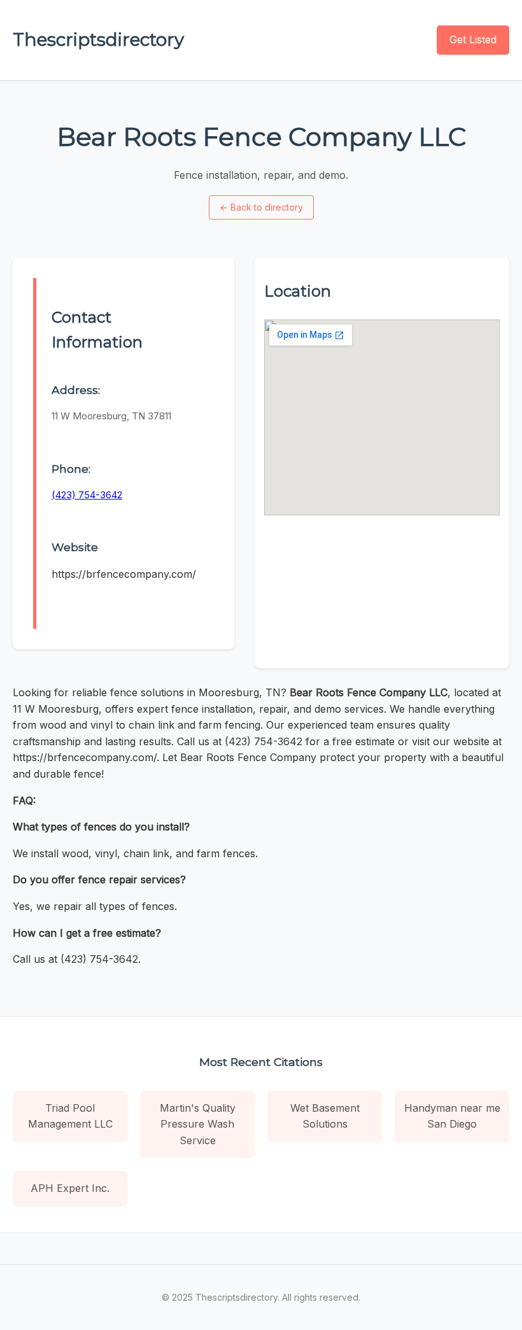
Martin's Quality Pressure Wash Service (198, 1124)
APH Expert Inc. (70, 1188)
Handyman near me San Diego (452, 1116)
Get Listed (473, 39)
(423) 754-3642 (87, 495)
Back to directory (261, 207)
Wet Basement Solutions (325, 1116)
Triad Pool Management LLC (70, 1116)
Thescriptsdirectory (98, 39)
